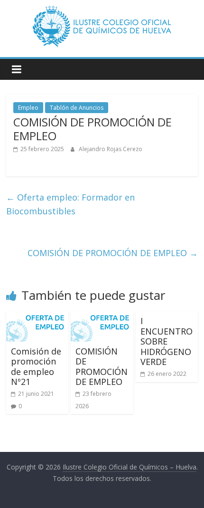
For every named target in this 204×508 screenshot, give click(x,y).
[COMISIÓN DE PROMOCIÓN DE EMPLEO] (102, 317)
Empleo (28, 108)
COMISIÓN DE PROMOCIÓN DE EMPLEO (113, 253)
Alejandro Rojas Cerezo (110, 149)
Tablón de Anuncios (76, 108)
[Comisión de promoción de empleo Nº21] (37, 317)
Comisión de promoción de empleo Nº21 (36, 366)
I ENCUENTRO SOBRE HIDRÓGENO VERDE (166, 341)
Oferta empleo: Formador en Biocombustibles (70, 204)
